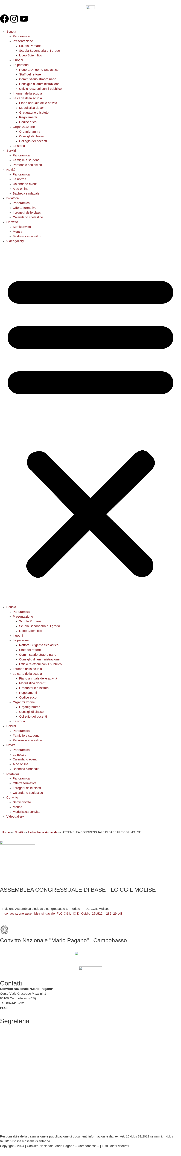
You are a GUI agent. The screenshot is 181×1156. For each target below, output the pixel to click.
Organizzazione (24, 127)
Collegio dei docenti (33, 141)
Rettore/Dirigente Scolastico (39, 69)
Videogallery (15, 241)
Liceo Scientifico (30, 55)
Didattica (12, 198)
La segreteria (9, 1026)
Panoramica (21, 36)
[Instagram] (14, 18)
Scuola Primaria (30, 46)
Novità (10, 169)
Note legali (7, 1127)
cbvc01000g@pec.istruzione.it (29, 1008)
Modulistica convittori (27, 236)
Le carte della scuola (27, 98)
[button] (90, 424)
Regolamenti (28, 117)
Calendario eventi (25, 184)
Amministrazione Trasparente (20, 1043)
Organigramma (29, 131)
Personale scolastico (27, 165)
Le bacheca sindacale (42, 832)
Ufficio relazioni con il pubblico (40, 88)
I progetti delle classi (27, 212)
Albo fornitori (9, 1036)
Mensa (17, 231)
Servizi (11, 150)
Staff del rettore (30, 74)
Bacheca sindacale (26, 193)
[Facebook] (4, 18)
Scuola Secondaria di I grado (39, 50)
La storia (19, 146)
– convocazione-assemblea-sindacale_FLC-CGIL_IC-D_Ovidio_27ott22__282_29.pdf (62, 913)
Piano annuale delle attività (38, 103)
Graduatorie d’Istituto (34, 112)
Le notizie (19, 179)
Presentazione (23, 41)
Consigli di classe (31, 136)
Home (6, 832)
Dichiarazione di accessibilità (20, 1114)
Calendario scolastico (28, 217)
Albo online (20, 188)
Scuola (11, 31)
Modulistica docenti (32, 108)
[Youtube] (23, 18)
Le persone (21, 65)
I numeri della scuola (27, 93)
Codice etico (28, 122)
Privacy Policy (10, 1105)
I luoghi (18, 60)
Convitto (12, 222)
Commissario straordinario (37, 79)
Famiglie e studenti (26, 160)
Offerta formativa (24, 208)
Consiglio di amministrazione (39, 84)
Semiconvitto (22, 227)
